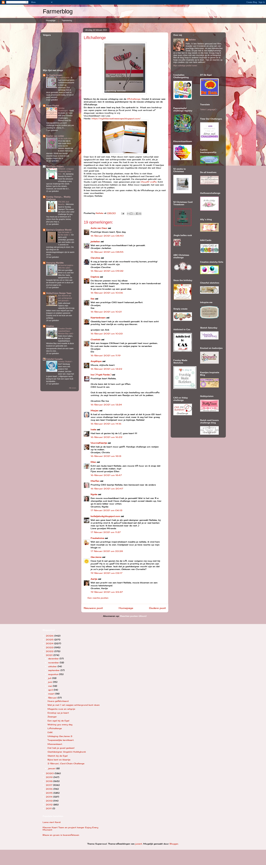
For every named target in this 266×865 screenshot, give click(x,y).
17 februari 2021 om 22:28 (107, 551)
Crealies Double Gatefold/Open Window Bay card (65, 331)
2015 (49, 793)
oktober (53, 666)
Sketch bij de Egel (58, 756)
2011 (49, 808)
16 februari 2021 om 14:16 (106, 423)
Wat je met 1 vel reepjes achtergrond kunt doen (74, 705)
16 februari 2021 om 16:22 (106, 437)
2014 (49, 797)
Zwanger (52, 716)
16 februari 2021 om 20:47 (107, 488)
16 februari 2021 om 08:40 (107, 236)
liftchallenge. (134, 99)
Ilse (92, 298)
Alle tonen (72, 388)
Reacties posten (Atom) (133, 616)
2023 (50, 647)
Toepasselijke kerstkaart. (61, 740)
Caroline (95, 258)
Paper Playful (52, 105)
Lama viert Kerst (52, 822)
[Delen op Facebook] (137, 213)
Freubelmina (97, 538)
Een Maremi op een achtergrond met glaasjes (65, 298)
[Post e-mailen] (123, 213)
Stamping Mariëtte (55, 263)
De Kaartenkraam (54, 75)
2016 (49, 789)
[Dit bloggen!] (131, 213)
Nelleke (192, 40)
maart (51, 693)
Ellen (93, 462)
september (54, 670)
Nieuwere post (93, 608)
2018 (49, 781)
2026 (50, 635)
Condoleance (64, 78)
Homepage (50, 20)
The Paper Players (55, 166)
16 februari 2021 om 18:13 (106, 456)
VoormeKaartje (99, 443)
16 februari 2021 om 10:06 (107, 293)
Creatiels (96, 339)
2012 (49, 804)
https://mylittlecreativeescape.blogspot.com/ (116, 118)
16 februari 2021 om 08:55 (107, 252)
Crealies (50, 326)
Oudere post (157, 608)
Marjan (95, 410)
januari (52, 768)
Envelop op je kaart (58, 713)
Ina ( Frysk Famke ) (101, 374)
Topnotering (67, 20)
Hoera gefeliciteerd (58, 701)
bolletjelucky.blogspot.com (105, 516)
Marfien (95, 481)
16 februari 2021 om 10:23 (107, 333)
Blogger (174, 844)
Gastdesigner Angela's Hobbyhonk (67, 752)
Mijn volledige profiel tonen (185, 65)
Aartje (94, 579)
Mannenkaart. (55, 744)
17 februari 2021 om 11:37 (106, 532)
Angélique (96, 361)
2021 (49, 655)
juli (50, 678)
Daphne (95, 276)
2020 (50, 773)
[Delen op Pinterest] (140, 213)
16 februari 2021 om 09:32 (107, 271)
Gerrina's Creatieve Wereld (58, 230)
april (51, 690)
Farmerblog (58, 11)
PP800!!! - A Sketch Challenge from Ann (66, 171)
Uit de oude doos (65, 138)
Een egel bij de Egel (58, 720)
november (54, 662)
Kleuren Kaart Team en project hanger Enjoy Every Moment (70, 828)
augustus (53, 674)
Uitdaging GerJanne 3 (60, 736)
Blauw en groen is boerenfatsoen (61, 835)
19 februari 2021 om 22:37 (107, 592)
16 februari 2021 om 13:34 (106, 404)
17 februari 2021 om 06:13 (106, 510)
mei (50, 686)
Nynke (94, 494)
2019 (49, 777)
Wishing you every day (60, 724)
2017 (49, 785)
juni (50, 682)
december (54, 658)
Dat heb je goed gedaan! (61, 748)
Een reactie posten (98, 598)
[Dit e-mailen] (128, 213)
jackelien (95, 241)
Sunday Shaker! (65, 362)
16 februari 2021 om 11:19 (106, 355)
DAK (50, 732)
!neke (93, 429)
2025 (50, 639)
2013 (49, 801)
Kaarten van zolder (55, 136)
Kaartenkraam (98, 317)
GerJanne (96, 557)
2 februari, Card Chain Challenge (66, 763)
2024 (50, 643)
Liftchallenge (55, 728)
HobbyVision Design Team (58, 293)
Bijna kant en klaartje (59, 759)
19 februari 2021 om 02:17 (106, 573)
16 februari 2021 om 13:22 (106, 369)
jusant (138, 844)
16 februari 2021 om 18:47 (106, 475)
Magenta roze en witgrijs (61, 709)
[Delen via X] (134, 213)
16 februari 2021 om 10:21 (106, 311)
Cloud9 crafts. (149, 182)
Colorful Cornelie (54, 359)
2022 (50, 651)
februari (53, 697)
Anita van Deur (99, 228)
